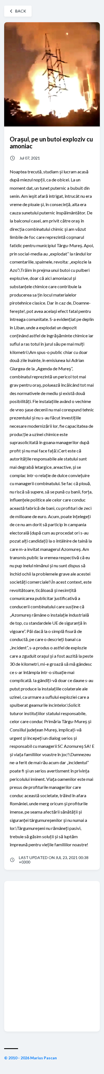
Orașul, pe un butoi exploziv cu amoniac (51, 142)
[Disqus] (52, 955)
